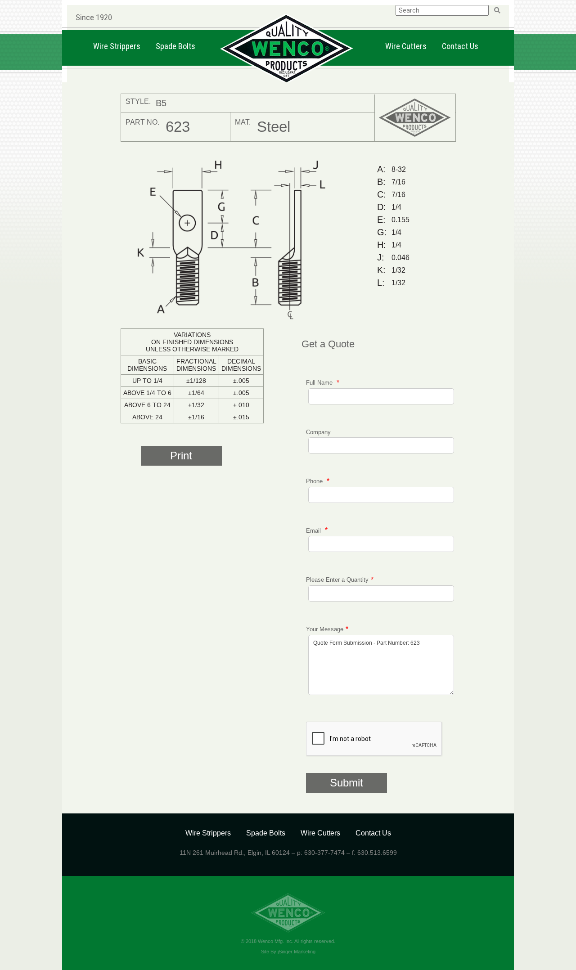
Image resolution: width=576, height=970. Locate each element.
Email (314, 530)
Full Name (320, 382)
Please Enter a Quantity (337, 579)
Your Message (324, 629)
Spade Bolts (175, 46)
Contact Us (460, 46)
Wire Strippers (116, 46)
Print (181, 455)
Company (318, 432)
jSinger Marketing (296, 951)
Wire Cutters (406, 46)
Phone (315, 481)
